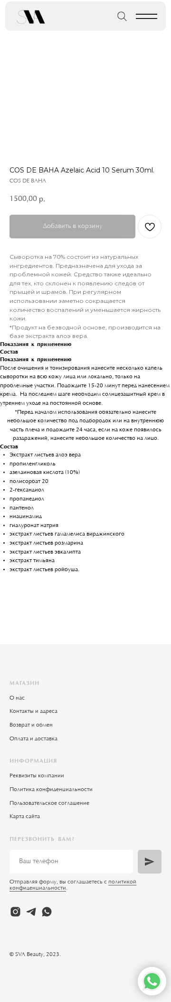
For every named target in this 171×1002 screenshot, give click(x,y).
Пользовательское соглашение (49, 803)
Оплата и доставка (33, 739)
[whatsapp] (47, 912)
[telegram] (31, 912)
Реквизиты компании (37, 776)
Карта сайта (25, 817)
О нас (17, 698)
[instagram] (15, 912)
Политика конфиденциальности (51, 789)
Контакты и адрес (32, 711)
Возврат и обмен (31, 725)
